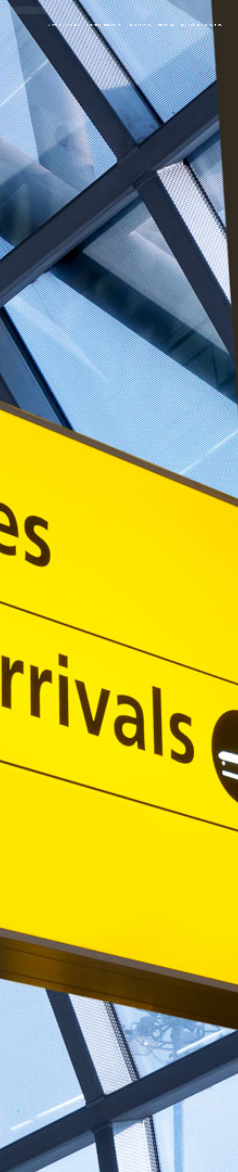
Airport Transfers (63, 25)
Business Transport (103, 25)
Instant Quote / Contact (202, 25)
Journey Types (139, 25)
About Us (166, 25)
